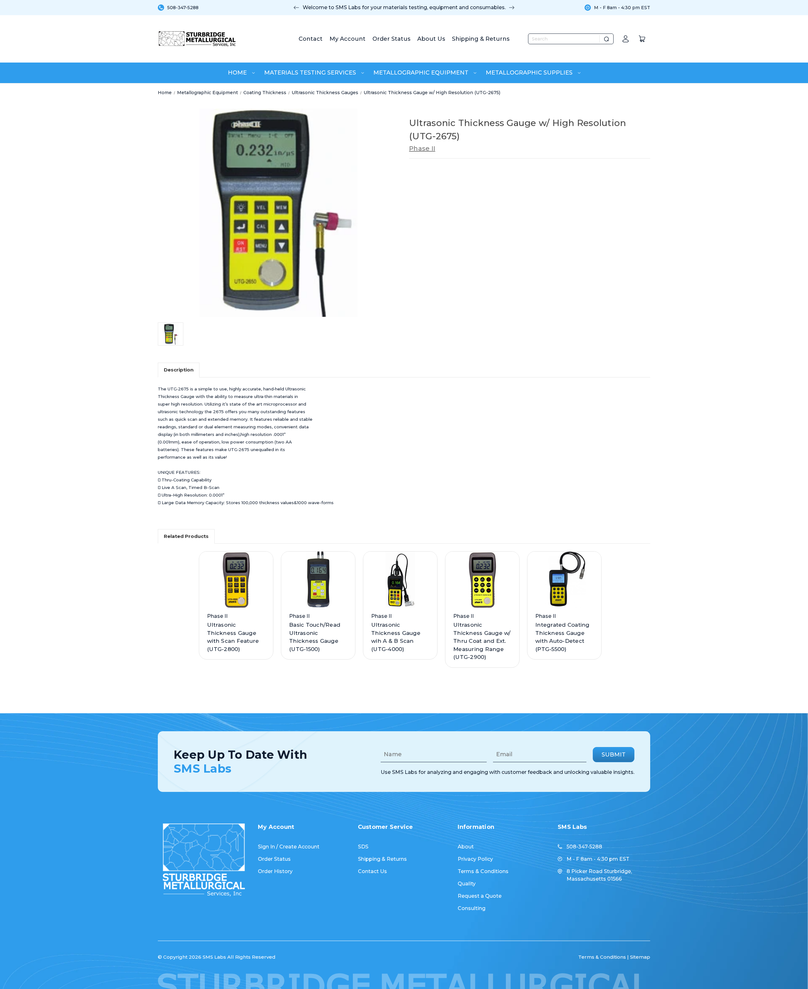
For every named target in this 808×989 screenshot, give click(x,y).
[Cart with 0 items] (642, 38)
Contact (311, 38)
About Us (431, 38)
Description (178, 370)
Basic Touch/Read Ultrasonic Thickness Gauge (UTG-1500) (314, 637)
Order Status (391, 38)
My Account (347, 38)
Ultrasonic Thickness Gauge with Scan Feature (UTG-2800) (233, 637)
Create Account (299, 847)
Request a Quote (480, 896)
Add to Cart (236, 585)
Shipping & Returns (480, 38)
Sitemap (640, 957)
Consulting (471, 908)
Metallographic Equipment (421, 72)
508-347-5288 (183, 7)
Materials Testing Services (311, 72)
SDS (363, 847)
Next (511, 7)
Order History (275, 871)
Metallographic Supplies (530, 72)
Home (238, 72)
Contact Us (372, 871)
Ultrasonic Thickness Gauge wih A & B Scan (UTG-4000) (395, 637)
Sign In (266, 847)
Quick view (233, 573)
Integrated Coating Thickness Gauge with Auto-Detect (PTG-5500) (562, 637)
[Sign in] (625, 38)
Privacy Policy (475, 859)
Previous (296, 7)
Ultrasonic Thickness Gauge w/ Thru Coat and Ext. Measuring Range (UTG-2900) (482, 641)
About (466, 847)
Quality (467, 884)
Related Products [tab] (186, 536)
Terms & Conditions (483, 871)
